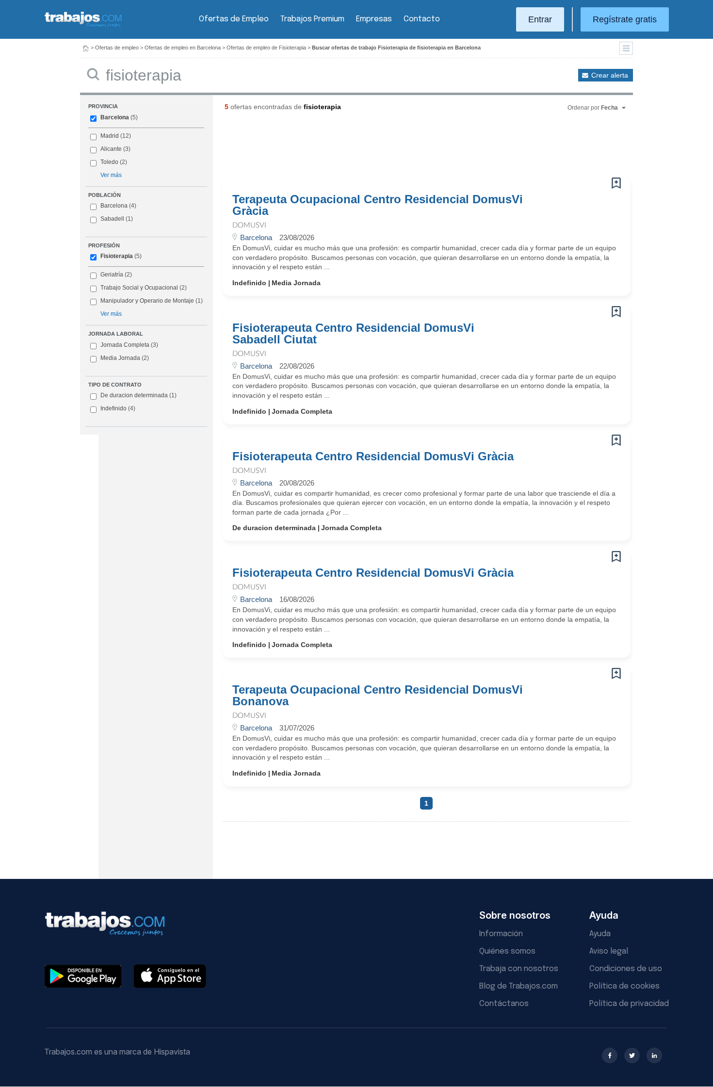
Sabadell (112, 218)
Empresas (374, 19)
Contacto (422, 19)
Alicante (111, 149)
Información (501, 934)
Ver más (111, 175)
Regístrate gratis (625, 19)
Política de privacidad (629, 1004)
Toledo (109, 162)
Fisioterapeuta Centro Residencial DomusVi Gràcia (373, 456)
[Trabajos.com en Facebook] (609, 1055)
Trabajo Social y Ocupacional (139, 287)
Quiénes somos (507, 951)
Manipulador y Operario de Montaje (147, 300)
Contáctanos (504, 1004)
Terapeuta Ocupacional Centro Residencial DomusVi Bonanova (377, 695)
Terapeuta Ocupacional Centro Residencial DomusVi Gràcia (377, 205)
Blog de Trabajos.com (518, 986)
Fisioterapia (116, 256)
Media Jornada (124, 358)
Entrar (540, 19)
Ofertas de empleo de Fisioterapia (266, 47)
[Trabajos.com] (83, 26)
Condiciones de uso (625, 969)
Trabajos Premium (312, 19)
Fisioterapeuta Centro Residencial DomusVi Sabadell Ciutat (353, 333)
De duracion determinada (138, 395)
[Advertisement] (406, 148)
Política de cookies (624, 986)
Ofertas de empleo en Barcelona (183, 47)
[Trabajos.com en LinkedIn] (654, 1055)
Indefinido (117, 408)
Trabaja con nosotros (518, 969)
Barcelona (114, 117)
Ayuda (600, 934)
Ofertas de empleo (117, 47)
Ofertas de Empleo (234, 19)
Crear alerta (609, 75)
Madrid (109, 135)
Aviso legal (608, 951)
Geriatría (111, 274)
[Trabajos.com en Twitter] (632, 1055)
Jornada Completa (129, 344)
